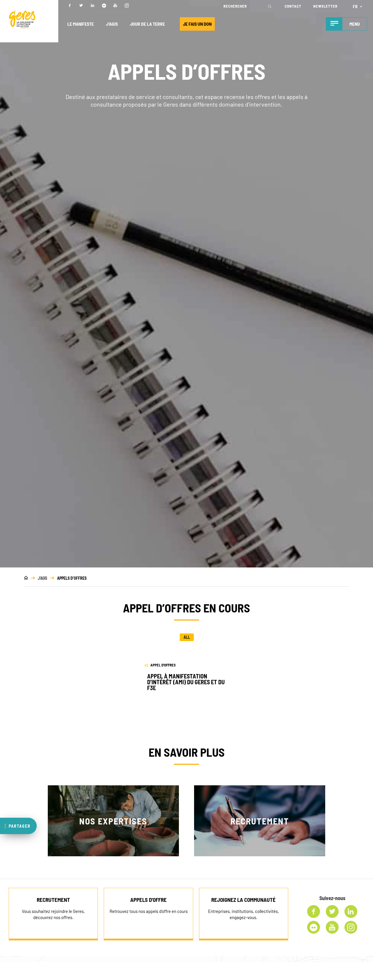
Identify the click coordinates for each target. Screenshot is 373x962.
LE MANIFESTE (80, 24)
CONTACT (293, 6)
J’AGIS (112, 24)
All (187, 637)
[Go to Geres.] (26, 578)
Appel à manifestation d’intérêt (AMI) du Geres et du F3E (186, 682)
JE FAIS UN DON (197, 24)
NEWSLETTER (325, 6)
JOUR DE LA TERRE (147, 24)
